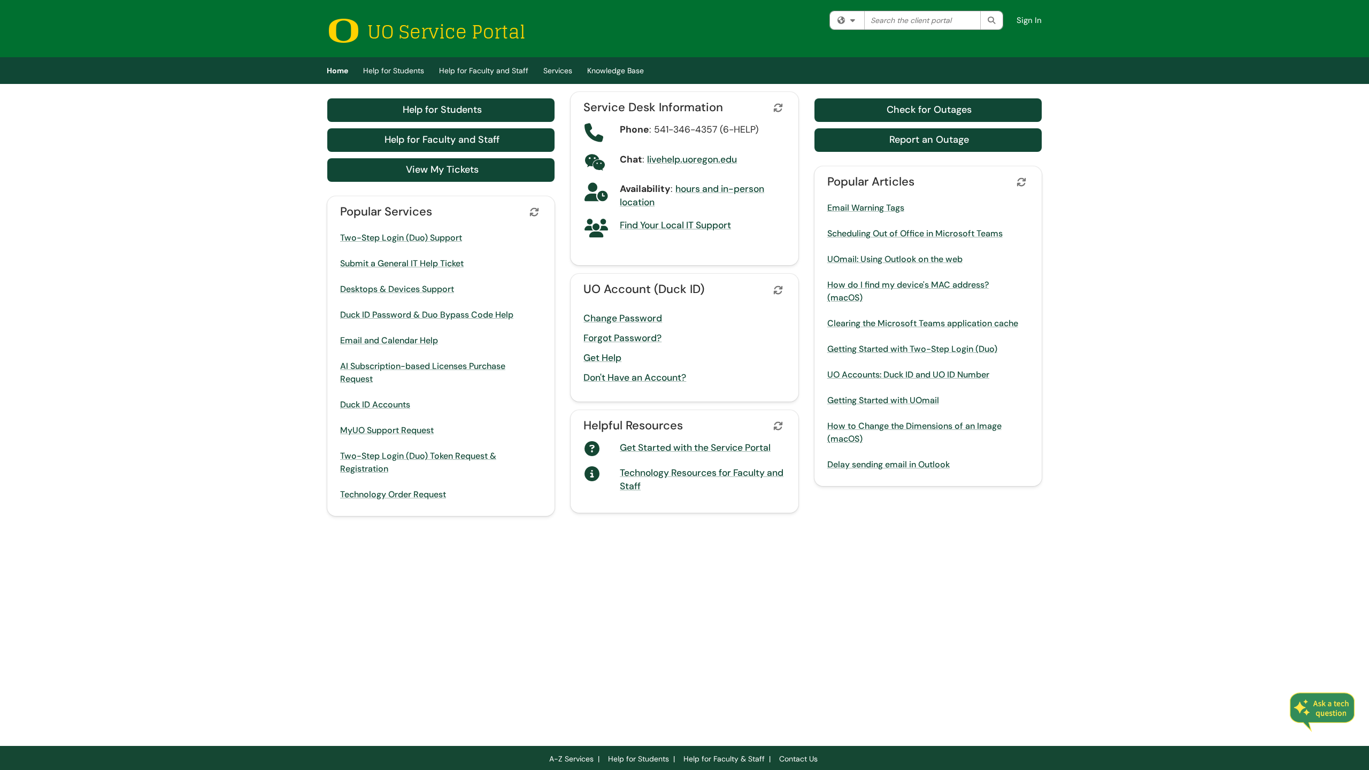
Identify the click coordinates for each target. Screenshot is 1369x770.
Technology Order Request (393, 494)
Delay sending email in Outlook (888, 464)
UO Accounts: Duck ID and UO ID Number (908, 374)
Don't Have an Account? (634, 377)
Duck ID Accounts (375, 404)
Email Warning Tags (865, 207)
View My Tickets (442, 169)
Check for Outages (929, 109)
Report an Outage (929, 139)
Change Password (622, 318)
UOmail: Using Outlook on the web (895, 259)
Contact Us (798, 759)
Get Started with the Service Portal (695, 447)
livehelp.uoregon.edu (692, 159)
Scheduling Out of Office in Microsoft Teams (915, 233)
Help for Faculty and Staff (483, 70)
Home (337, 70)
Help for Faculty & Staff (724, 759)
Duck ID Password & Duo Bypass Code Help (426, 314)
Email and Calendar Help (389, 340)
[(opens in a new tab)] (426, 31)
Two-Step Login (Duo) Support (401, 237)
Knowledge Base (615, 70)
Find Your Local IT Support (675, 225)
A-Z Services (571, 759)
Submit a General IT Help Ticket (402, 263)
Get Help (602, 358)
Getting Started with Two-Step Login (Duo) (912, 349)
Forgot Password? (622, 338)
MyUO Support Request (387, 430)
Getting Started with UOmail (883, 400)
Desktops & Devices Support (397, 289)
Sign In (1029, 20)
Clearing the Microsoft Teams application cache (922, 323)
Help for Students (393, 70)
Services (557, 70)
